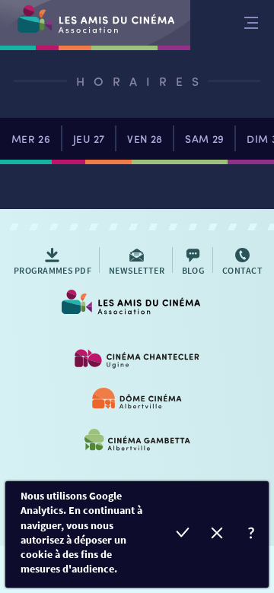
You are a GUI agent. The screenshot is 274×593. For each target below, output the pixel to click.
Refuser (217, 535)
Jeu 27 (88, 139)
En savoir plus (251, 535)
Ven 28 (144, 139)
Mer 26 (30, 139)
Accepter (183, 535)
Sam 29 (204, 139)
